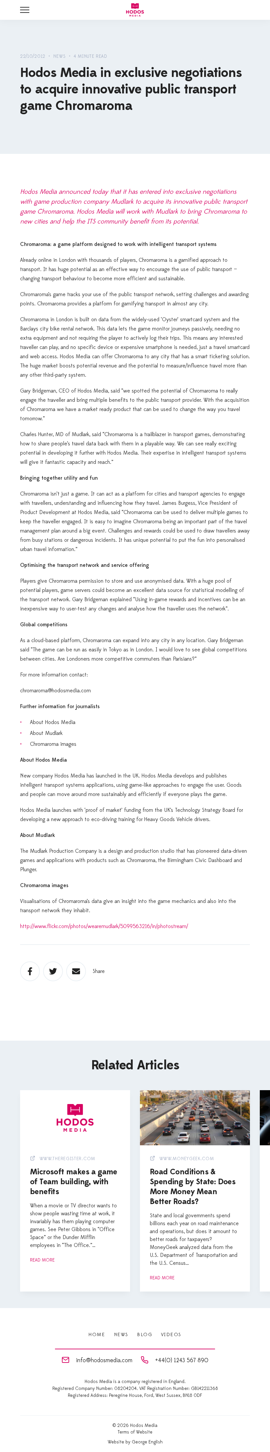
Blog (144, 1334)
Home (97, 1334)
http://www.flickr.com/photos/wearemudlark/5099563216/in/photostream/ (104, 926)
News (121, 1334)
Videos (171, 1334)
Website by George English (135, 1442)
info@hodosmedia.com (104, 1360)
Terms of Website (135, 1432)
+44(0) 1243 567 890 (181, 1360)
